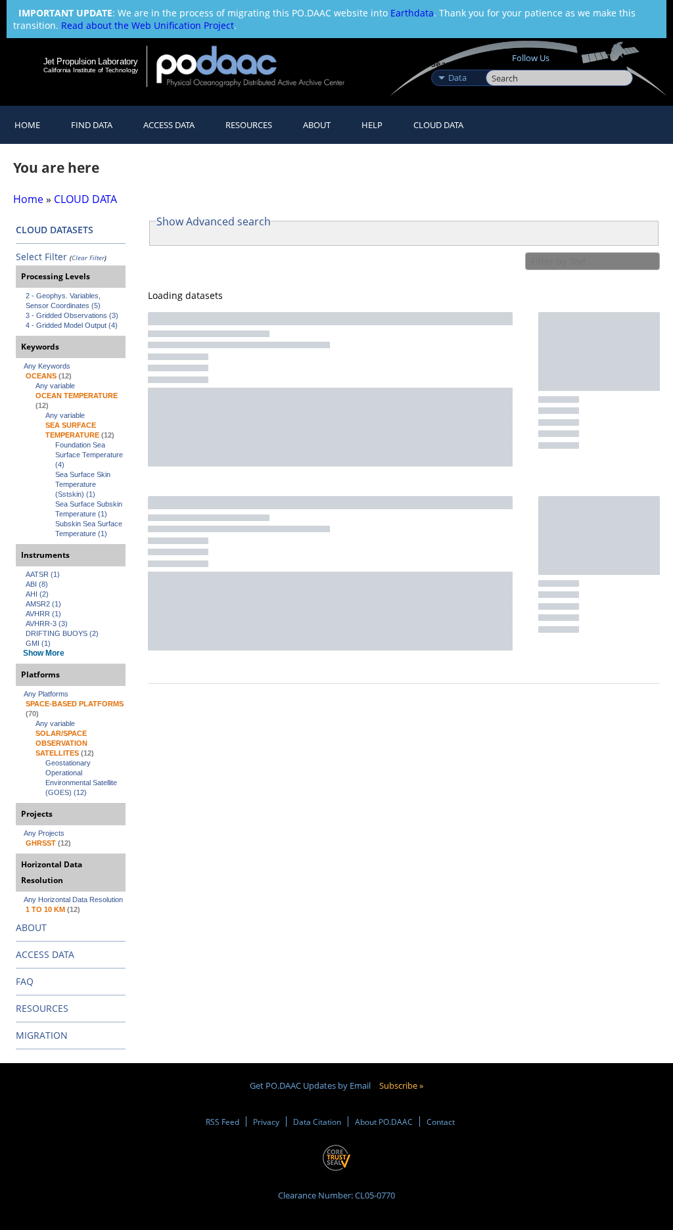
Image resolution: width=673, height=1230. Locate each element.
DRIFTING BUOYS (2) (62, 633)
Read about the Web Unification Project (147, 25)
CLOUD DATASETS (54, 229)
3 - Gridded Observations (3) (72, 315)
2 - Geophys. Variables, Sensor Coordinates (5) (64, 300)
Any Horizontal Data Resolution (73, 899)
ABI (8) (37, 584)
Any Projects (44, 833)
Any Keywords (47, 366)
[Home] (259, 66)
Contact (441, 1121)
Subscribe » (401, 1085)
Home (27, 125)
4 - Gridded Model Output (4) (72, 325)
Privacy (266, 1121)
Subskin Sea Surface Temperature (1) (89, 528)
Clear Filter (88, 257)
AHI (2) (37, 594)
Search (500, 64)
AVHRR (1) (43, 614)
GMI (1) (38, 643)
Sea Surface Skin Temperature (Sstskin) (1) (83, 484)
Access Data (169, 125)
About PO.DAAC (384, 1121)
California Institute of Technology (90, 70)
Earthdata (412, 13)
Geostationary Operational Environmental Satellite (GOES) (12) (82, 777)
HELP (372, 125)
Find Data (91, 125)
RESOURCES (248, 125)
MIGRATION (42, 1035)
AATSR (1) (43, 574)
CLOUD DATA (438, 125)
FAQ (25, 981)
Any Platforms (46, 694)
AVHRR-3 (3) (47, 623)
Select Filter (41, 256)
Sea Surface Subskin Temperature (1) (89, 509)
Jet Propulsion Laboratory (90, 61)
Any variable (55, 386)
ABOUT (31, 927)
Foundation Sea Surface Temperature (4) (90, 454)
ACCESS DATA (45, 954)
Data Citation (317, 1121)
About (317, 125)
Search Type (457, 64)
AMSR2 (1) (43, 604)
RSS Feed (222, 1121)
